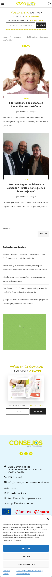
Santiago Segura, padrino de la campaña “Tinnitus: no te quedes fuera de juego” (26, 188)
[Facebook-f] (21, 453)
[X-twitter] (26, 453)
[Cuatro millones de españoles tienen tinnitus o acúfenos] (26, 75)
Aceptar (26, 548)
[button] (47, 518)
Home (5, 37)
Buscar (6, 228)
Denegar (26, 556)
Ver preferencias (26, 564)
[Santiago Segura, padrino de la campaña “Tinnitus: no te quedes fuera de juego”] (26, 156)
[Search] (49, 4)
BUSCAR (40, 25)
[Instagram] (30, 453)
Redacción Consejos (28, 111)
